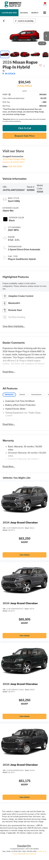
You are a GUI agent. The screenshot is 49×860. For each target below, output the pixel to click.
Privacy (15, 854)
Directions (24, 12)
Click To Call (24, 128)
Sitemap (21, 854)
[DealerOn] (24, 846)
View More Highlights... (14, 326)
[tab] (9, 395)
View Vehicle (25, 555)
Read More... (9, 372)
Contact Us (41, 851)
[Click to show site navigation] (44, 12)
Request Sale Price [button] (25, 135)
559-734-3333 (15, 166)
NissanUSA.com (30, 854)
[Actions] (44, 66)
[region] (25, 105)
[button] (9, 12)
